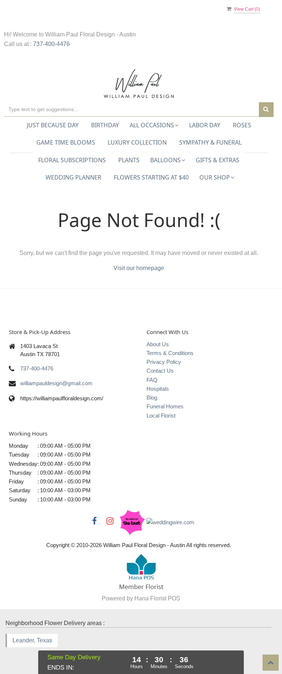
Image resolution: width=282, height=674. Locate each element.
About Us (158, 344)
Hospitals (158, 389)
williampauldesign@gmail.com (56, 383)
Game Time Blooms (65, 142)
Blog (152, 397)
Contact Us (160, 371)
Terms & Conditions (170, 353)
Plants (129, 160)
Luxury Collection (137, 142)
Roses (242, 125)
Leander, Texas (32, 640)
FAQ (152, 380)
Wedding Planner (73, 177)
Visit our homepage (138, 268)
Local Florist (161, 415)
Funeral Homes (165, 406)
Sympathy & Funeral (210, 142)
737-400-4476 (51, 44)
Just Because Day (53, 125)
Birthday (105, 125)
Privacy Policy (164, 362)
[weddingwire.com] (170, 522)
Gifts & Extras (217, 160)
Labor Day (204, 125)
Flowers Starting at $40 (151, 177)
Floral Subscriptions (72, 160)
